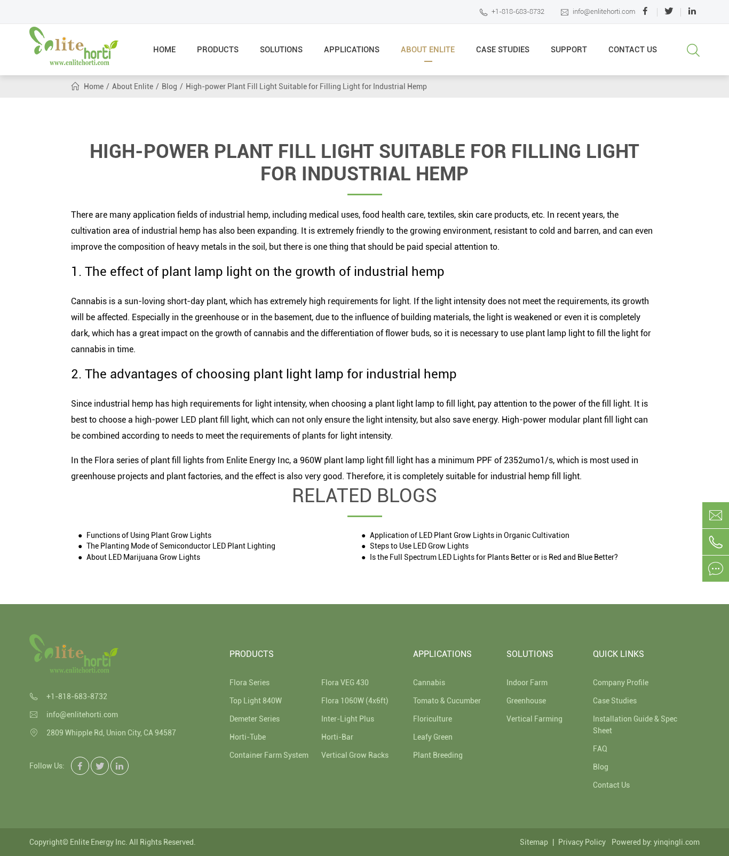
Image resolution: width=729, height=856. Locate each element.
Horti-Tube (247, 737)
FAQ (600, 748)
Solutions (281, 49)
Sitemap (534, 842)
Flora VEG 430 (345, 682)
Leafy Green (433, 737)
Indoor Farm (527, 682)
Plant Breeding (438, 755)
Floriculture (432, 719)
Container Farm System (268, 755)
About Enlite (428, 49)
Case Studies (502, 49)
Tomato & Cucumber (447, 700)
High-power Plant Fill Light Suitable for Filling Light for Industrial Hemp (306, 86)
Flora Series (249, 682)
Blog (169, 86)
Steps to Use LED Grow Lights (418, 546)
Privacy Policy (582, 842)
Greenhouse (526, 700)
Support (569, 49)
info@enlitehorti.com (598, 12)
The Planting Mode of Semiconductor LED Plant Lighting (180, 546)
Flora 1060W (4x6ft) (355, 700)
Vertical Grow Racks (355, 755)
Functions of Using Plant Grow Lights (148, 536)
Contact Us (632, 49)
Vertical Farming (534, 719)
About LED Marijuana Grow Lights (142, 557)
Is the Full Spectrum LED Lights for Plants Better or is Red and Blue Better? (493, 557)
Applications (351, 49)
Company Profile (620, 682)
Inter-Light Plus (347, 719)
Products (218, 49)
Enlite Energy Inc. (99, 842)
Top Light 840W (255, 700)
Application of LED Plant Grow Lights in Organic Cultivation (468, 536)
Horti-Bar (337, 737)
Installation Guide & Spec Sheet (635, 725)
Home (164, 49)
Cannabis (429, 682)
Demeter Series (254, 719)
